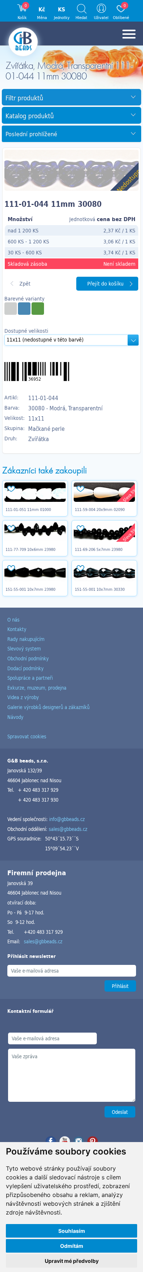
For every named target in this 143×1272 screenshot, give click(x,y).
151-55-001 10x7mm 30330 (100, 589)
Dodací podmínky (25, 668)
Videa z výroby (23, 697)
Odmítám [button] (71, 1246)
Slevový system (24, 648)
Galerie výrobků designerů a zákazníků (48, 707)
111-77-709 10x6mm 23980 (30, 549)
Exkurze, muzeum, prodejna (36, 687)
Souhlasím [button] (71, 1231)
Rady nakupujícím (25, 639)
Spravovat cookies (26, 736)
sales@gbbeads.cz (68, 829)
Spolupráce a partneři (30, 678)
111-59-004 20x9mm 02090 (100, 509)
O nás (13, 619)
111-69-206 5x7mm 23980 (98, 549)
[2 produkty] (10, 308)
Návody (15, 717)
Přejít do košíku (105, 283)
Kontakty (16, 629)
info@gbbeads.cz (67, 819)
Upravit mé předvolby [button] (72, 1261)
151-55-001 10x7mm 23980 (30, 589)
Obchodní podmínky (28, 658)
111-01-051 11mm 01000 (28, 509)
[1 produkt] (24, 308)
